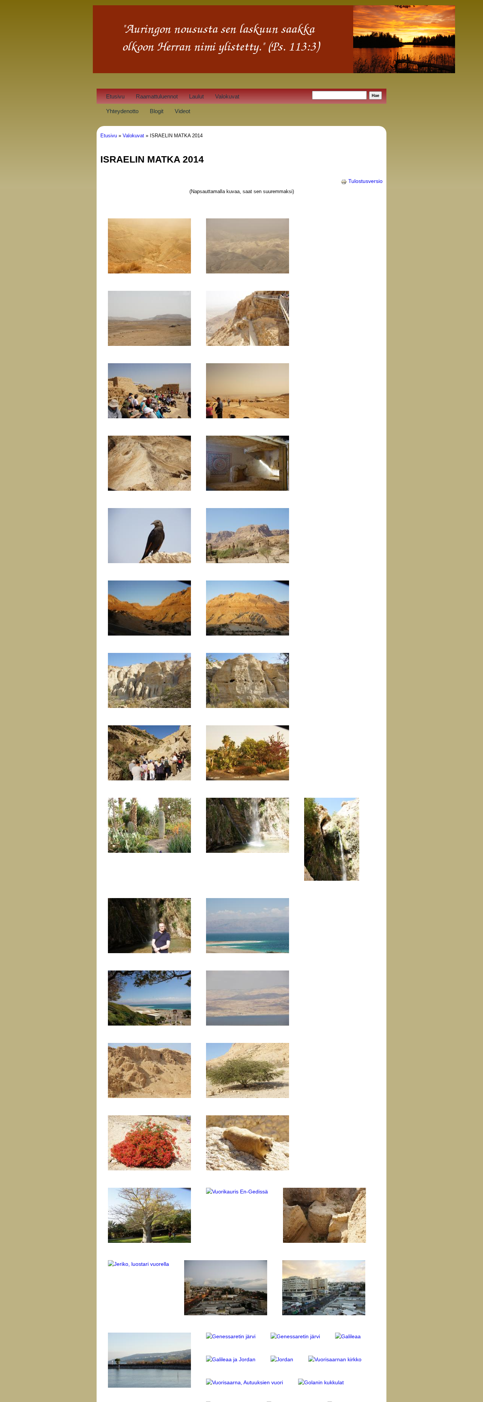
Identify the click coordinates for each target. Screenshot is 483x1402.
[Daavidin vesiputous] (247, 851)
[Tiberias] (225, 1313)
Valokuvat (227, 96)
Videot (182, 111)
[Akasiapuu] (247, 1096)
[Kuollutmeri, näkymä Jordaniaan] (247, 1024)
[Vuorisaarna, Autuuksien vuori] (244, 1382)
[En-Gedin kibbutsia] (247, 778)
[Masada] (247, 344)
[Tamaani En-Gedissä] (247, 1169)
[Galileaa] (348, 1336)
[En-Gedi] (149, 634)
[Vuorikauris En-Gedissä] (237, 1192)
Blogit (156, 111)
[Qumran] (149, 1096)
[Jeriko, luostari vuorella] (138, 1264)
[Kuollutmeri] (247, 951)
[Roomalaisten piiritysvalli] (149, 489)
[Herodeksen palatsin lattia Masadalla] (247, 489)
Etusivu (115, 96)
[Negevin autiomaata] (149, 272)
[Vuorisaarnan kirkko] (334, 1359)
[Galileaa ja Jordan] (230, 1359)
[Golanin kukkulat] (321, 1382)
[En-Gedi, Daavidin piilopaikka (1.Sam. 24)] (247, 561)
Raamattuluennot (157, 96)
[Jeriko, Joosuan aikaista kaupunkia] (324, 1241)
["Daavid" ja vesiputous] (149, 951)
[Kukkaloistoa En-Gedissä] (149, 1169)
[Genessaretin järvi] (230, 1336)
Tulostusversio (365, 181)
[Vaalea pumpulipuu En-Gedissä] (149, 1241)
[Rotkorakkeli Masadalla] (149, 561)
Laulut (196, 96)
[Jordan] (282, 1359)
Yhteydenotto (122, 111)
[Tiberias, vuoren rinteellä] (149, 1386)
